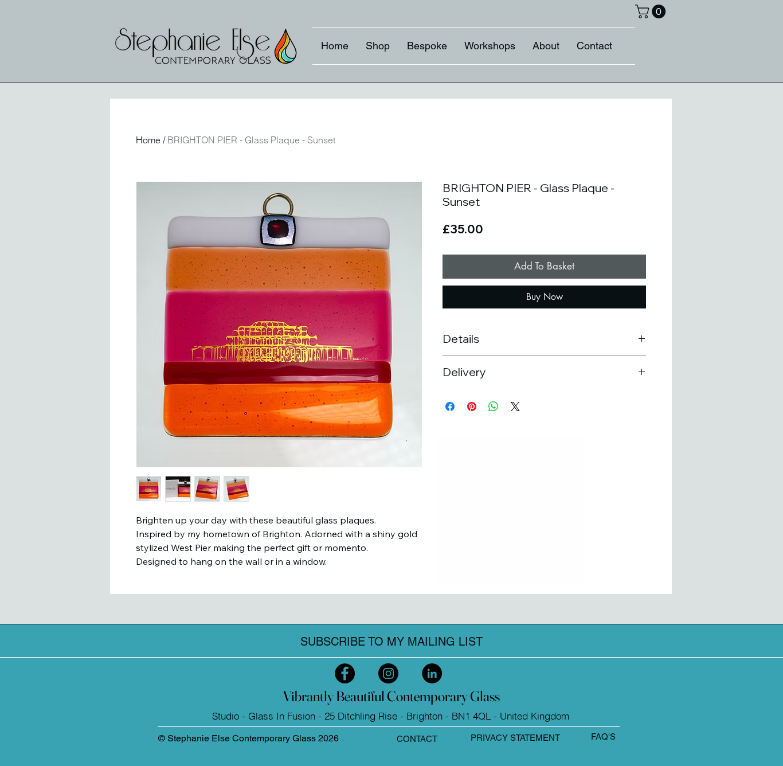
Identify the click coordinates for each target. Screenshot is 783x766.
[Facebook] (345, 673)
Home (148, 140)
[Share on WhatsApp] (493, 406)
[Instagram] (388, 673)
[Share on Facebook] (450, 406)
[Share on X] (515, 406)
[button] (652, 11)
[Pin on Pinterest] (472, 406)
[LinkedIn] (432, 673)
